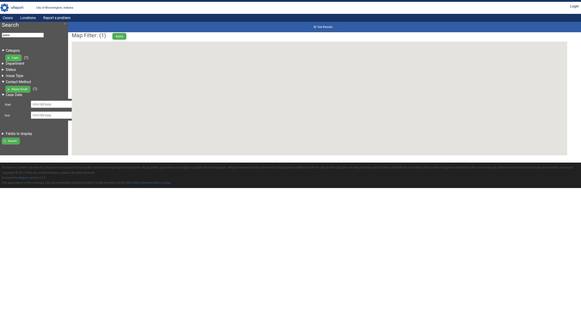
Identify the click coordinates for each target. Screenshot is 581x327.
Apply (119, 36)
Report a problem (57, 18)
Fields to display (19, 133)
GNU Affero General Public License (148, 182)
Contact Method (18, 82)
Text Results (325, 27)
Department (15, 63)
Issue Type (14, 76)
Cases (8, 18)
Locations (28, 18)
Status (11, 69)
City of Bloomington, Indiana (54, 7)
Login (574, 6)
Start (8, 104)
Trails (15, 57)
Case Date (14, 95)
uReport (17, 7)
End (7, 115)
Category (13, 50)
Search (12, 141)
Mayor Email (19, 89)
